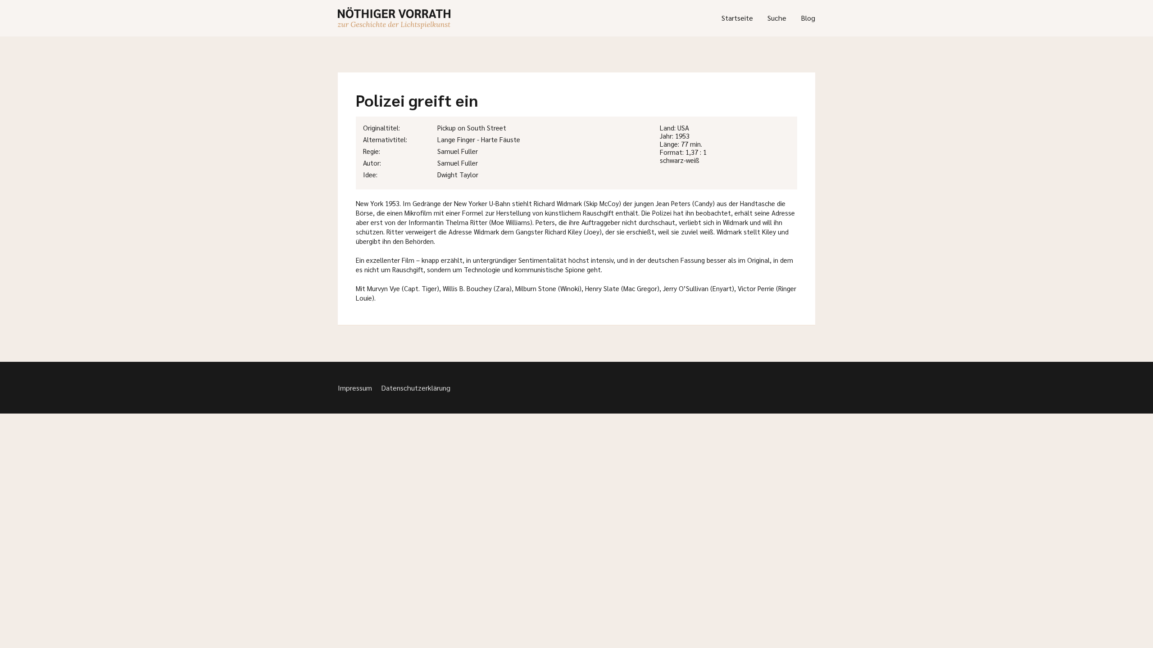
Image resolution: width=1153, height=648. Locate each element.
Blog (808, 17)
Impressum (355, 387)
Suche (776, 17)
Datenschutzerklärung (415, 387)
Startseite (737, 17)
